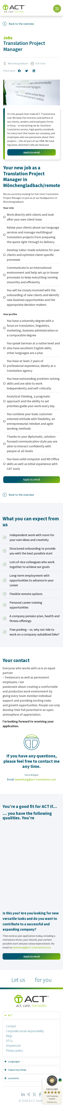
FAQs (9, 1036)
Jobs (7, 37)
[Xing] (28, 1094)
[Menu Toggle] (57, 9)
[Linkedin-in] (23, 1094)
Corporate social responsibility (25, 1031)
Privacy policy (14, 1050)
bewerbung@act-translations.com (35, 779)
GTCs (9, 1041)
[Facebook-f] (40, 1094)
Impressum (13, 1045)
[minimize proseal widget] (60, 1080)
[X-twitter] (34, 1094)
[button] (19, 70)
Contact (11, 1026)
